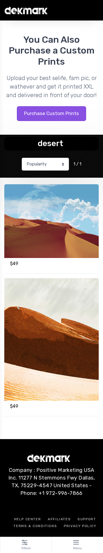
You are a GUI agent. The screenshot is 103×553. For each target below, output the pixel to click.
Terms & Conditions (35, 526)
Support (87, 519)
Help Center (27, 519)
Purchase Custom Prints (51, 113)
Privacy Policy (80, 526)
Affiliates (59, 519)
